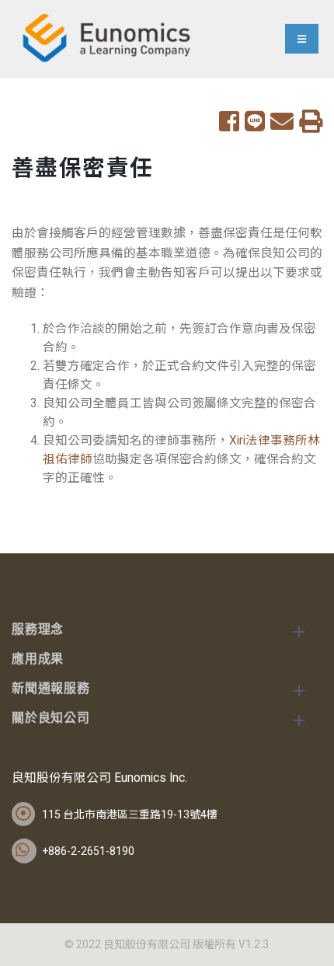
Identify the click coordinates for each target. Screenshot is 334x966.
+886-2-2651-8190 (88, 851)
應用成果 (38, 659)
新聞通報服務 (51, 689)
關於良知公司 (51, 719)
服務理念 (38, 630)
